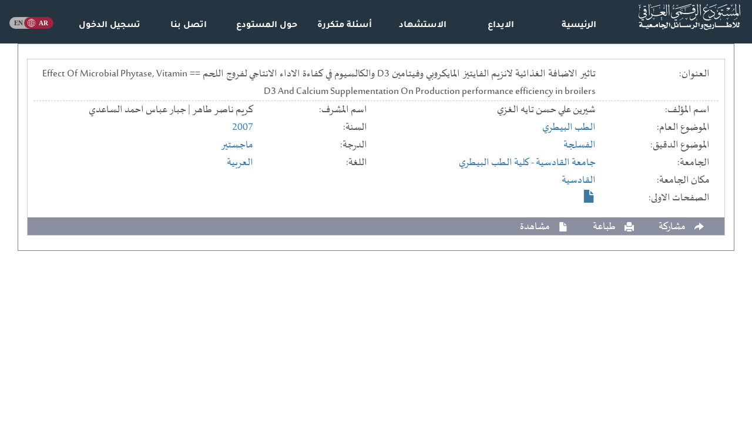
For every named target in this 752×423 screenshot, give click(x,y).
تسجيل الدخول (109, 26)
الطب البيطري (569, 127)
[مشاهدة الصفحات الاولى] (589, 196)
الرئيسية (579, 26)
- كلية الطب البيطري (497, 163)
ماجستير (237, 145)
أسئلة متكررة (344, 26)
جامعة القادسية (566, 163)
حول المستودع (266, 26)
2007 (242, 127)
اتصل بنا (188, 26)
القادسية (579, 180)
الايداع (501, 26)
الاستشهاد (422, 26)
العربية (240, 163)
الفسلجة (579, 145)
